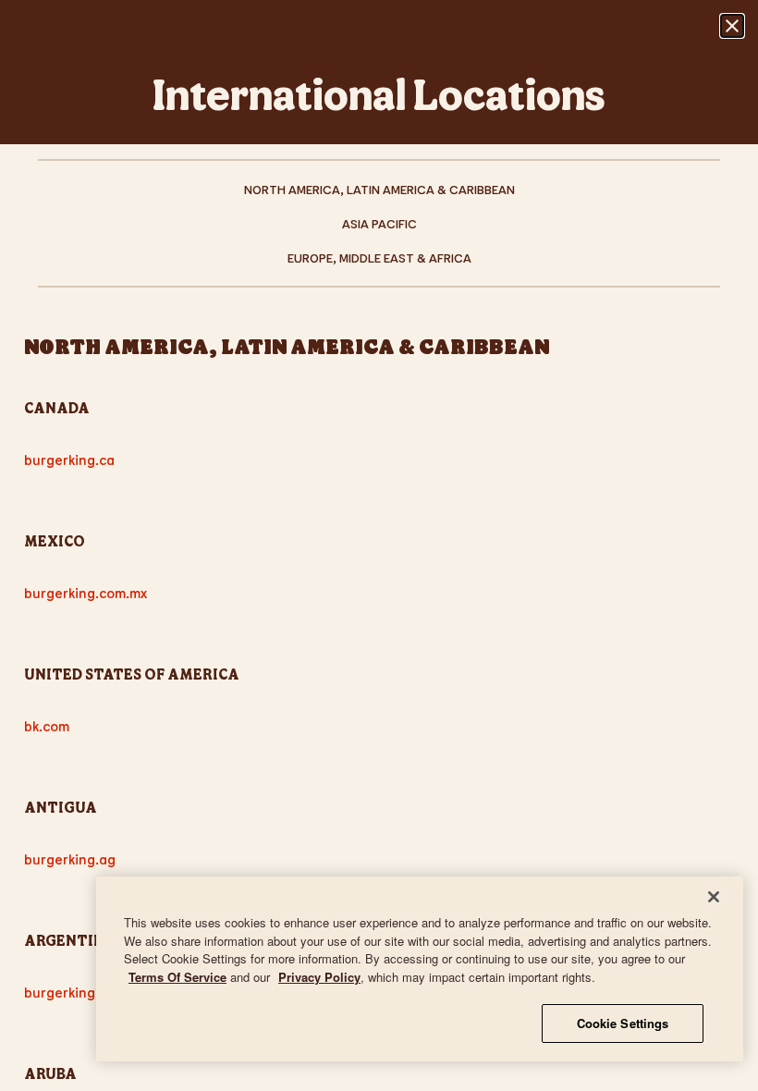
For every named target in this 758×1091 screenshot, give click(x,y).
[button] (732, 26)
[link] (379, 189)
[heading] (379, 331)
